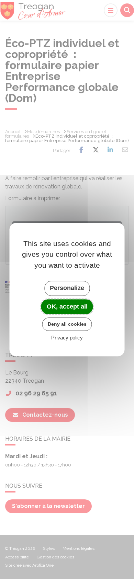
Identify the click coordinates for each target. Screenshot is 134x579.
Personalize (67, 288)
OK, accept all (67, 306)
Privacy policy (67, 337)
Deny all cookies (67, 324)
